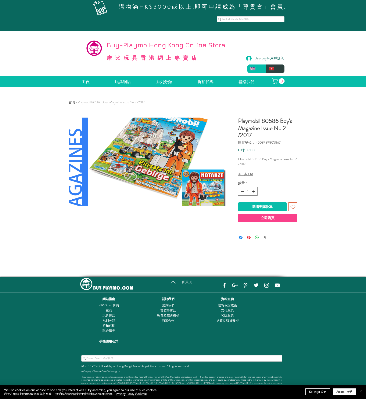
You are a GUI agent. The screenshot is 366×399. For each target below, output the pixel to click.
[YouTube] (277, 285)
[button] (279, 81)
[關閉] (360, 392)
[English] (256, 68)
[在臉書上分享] (240, 237)
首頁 (72, 102)
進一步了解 (245, 174)
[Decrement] (242, 191)
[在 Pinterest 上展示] (248, 237)
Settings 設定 (318, 391)
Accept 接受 (344, 391)
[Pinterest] (245, 285)
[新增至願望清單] (292, 206)
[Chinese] (275, 68)
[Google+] (235, 285)
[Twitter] (256, 285)
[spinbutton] (248, 191)
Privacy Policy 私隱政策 (131, 394)
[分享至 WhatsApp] (256, 237)
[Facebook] (224, 285)
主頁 (109, 310)
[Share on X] (265, 237)
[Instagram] (266, 285)
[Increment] (254, 191)
